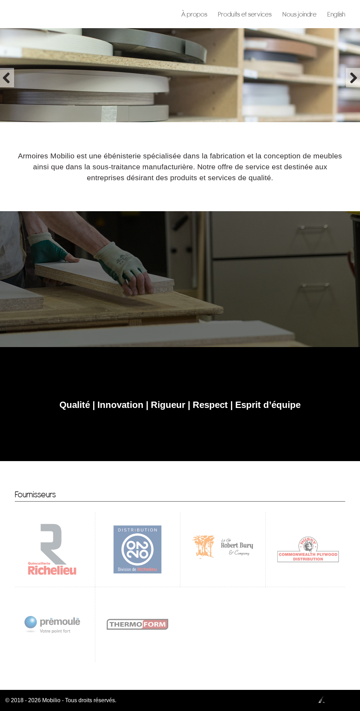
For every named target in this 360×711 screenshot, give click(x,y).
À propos (194, 14)
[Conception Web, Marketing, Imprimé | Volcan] (335, 699)
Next (353, 77)
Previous (7, 77)
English (336, 14)
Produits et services (245, 14)
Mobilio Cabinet (44, 14)
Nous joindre (299, 14)
